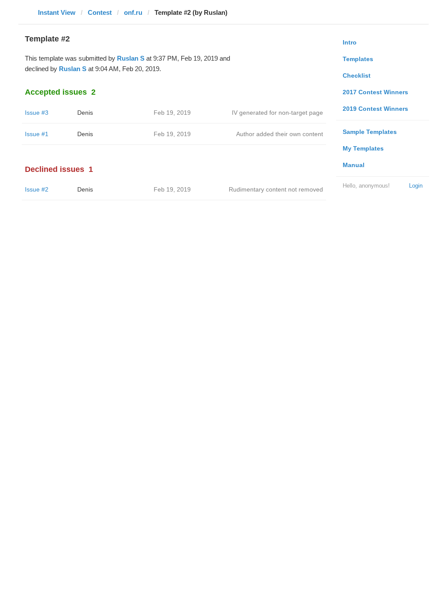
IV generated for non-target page (277, 112)
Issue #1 (36, 133)
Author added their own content (279, 133)
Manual (353, 164)
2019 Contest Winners (375, 108)
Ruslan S (130, 58)
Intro (350, 42)
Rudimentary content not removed (276, 189)
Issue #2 (36, 189)
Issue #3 (36, 112)
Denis (85, 112)
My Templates (363, 148)
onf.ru (133, 12)
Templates (358, 58)
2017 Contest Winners (375, 92)
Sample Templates (370, 131)
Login (416, 185)
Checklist (357, 75)
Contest (100, 12)
